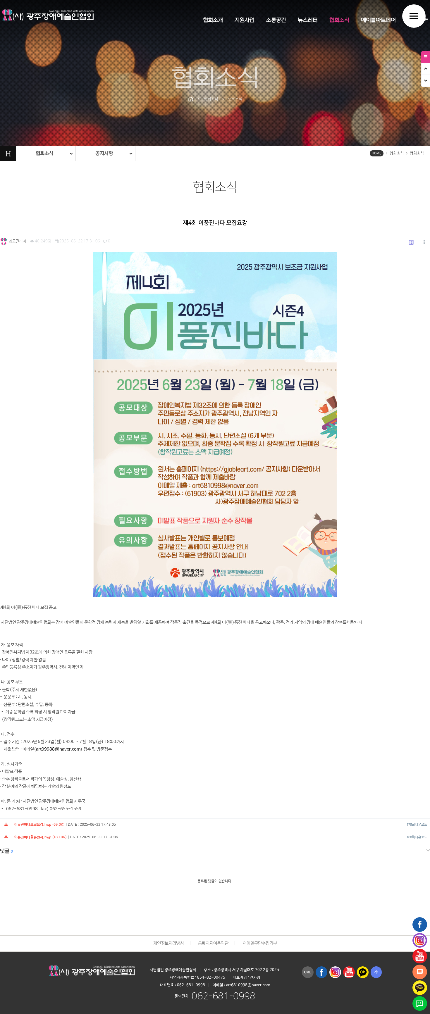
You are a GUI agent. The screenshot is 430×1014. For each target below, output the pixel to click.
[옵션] (424, 243)
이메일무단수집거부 (260, 943)
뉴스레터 (308, 20)
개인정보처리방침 (168, 943)
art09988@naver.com (58, 749)
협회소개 (213, 20)
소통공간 (276, 20)
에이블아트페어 (378, 20)
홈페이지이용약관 (213, 943)
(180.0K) (40, 837)
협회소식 (339, 20)
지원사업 (244, 20)
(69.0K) (39, 825)
